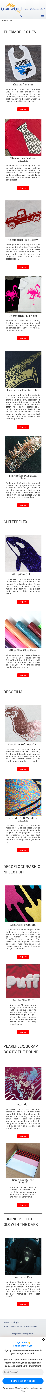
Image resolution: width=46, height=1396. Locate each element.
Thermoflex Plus (23, 84)
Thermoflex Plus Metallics (23, 390)
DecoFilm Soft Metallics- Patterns (23, 819)
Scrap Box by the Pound (23, 1181)
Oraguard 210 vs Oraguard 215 (23, 1334)
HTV (10, 20)
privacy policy (30, 1388)
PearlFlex (23, 1104)
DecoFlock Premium (23, 924)
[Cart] (34, 15)
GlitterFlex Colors (23, 574)
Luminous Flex (23, 1277)
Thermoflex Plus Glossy (23, 239)
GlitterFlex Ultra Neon (23, 650)
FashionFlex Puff (23, 1000)
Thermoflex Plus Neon (23, 315)
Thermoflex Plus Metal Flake (23, 477)
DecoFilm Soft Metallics (23, 744)
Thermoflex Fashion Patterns (23, 159)
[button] (21, 17)
